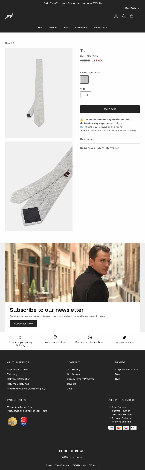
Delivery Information (18, 378)
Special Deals (100, 27)
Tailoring (12, 374)
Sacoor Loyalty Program (81, 378)
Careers (71, 383)
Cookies (49, 465)
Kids (66, 27)
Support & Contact (17, 369)
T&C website (94, 465)
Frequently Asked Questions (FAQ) (26, 388)
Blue (117, 374)
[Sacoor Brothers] (9, 16)
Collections (81, 27)
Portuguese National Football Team (27, 410)
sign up (132, 130)
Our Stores (73, 374)
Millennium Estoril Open (20, 407)
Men (40, 27)
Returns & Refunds (18, 383)
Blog (69, 388)
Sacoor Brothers (75, 457)
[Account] (115, 16)
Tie (14, 43)
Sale (63, 4)
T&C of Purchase (79, 465)
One (117, 378)
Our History (73, 369)
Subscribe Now (23, 324)
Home (7, 43)
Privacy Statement (62, 465)
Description (87, 139)
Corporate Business (126, 369)
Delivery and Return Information (99, 147)
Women (53, 27)
